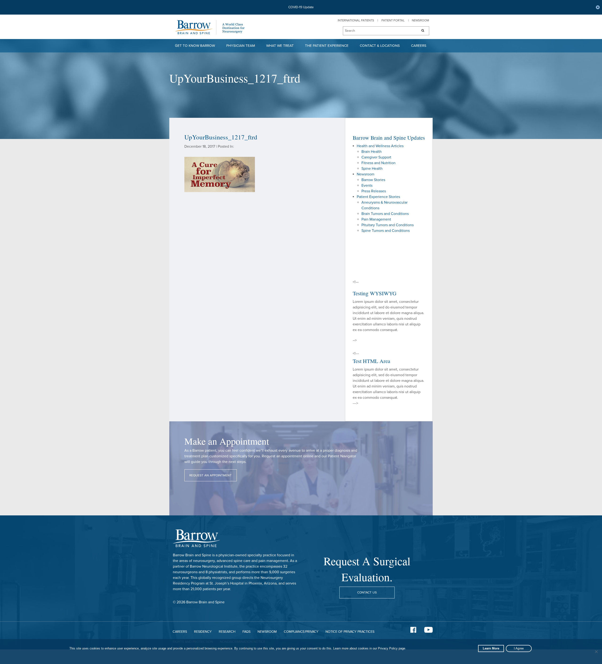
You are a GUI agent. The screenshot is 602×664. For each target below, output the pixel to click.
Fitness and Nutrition (378, 163)
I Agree (519, 648)
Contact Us (367, 592)
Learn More (491, 648)
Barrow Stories (373, 180)
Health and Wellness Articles (380, 146)
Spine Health (372, 168)
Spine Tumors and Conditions (385, 230)
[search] (378, 31)
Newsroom (420, 20)
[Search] (421, 30)
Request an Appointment (210, 475)
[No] (596, 651)
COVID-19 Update (301, 7)
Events (366, 185)
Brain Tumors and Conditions (385, 213)
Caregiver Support (376, 157)
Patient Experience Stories (378, 196)
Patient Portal (393, 20)
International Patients (356, 20)
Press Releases (373, 191)
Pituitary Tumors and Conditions (387, 225)
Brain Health (371, 151)
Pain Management (376, 219)
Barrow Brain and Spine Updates (389, 137)
